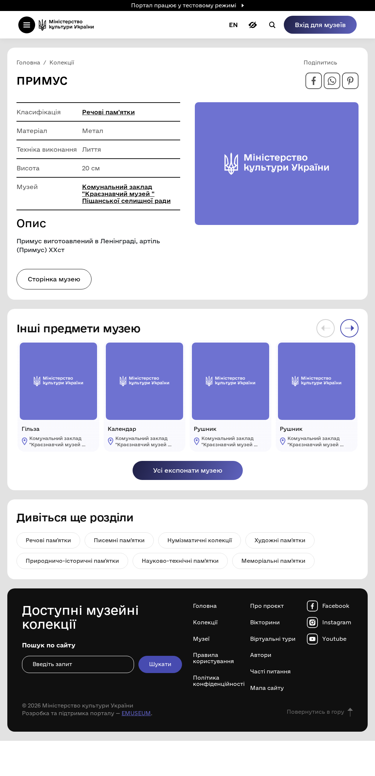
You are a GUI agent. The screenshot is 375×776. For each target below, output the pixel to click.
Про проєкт (267, 606)
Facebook (335, 606)
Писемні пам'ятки (119, 540)
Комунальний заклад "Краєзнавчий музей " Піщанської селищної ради (126, 193)
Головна (205, 606)
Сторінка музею (54, 279)
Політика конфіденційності (216, 681)
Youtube (334, 639)
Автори (260, 655)
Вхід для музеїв (320, 24)
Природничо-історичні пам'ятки (72, 561)
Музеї (201, 639)
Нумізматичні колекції (199, 540)
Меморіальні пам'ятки (273, 561)
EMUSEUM (136, 713)
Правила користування (213, 658)
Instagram (336, 622)
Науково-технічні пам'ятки (180, 561)
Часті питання (270, 672)
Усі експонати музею (187, 470)
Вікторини (265, 622)
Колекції (205, 622)
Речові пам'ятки (108, 111)
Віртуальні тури (273, 639)
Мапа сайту (267, 688)
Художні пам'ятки (280, 540)
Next (349, 328)
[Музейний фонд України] (68, 25)
